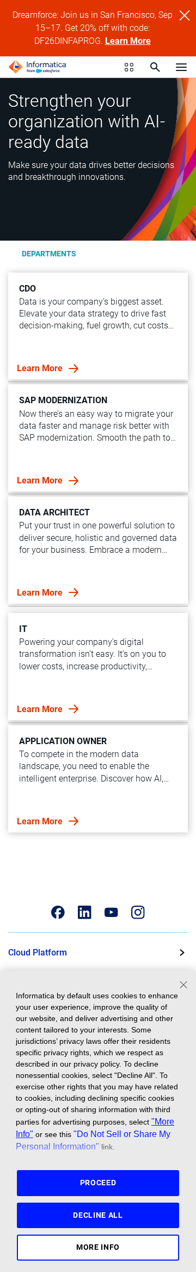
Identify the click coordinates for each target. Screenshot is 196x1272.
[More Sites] (129, 67)
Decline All (98, 1215)
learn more (41, 368)
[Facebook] (58, 912)
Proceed (98, 1182)
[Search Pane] (155, 67)
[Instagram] (138, 912)
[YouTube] (111, 912)
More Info (98, 1247)
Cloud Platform (37, 952)
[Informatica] (37, 67)
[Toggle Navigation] (181, 66)
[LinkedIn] (84, 912)
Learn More (128, 41)
